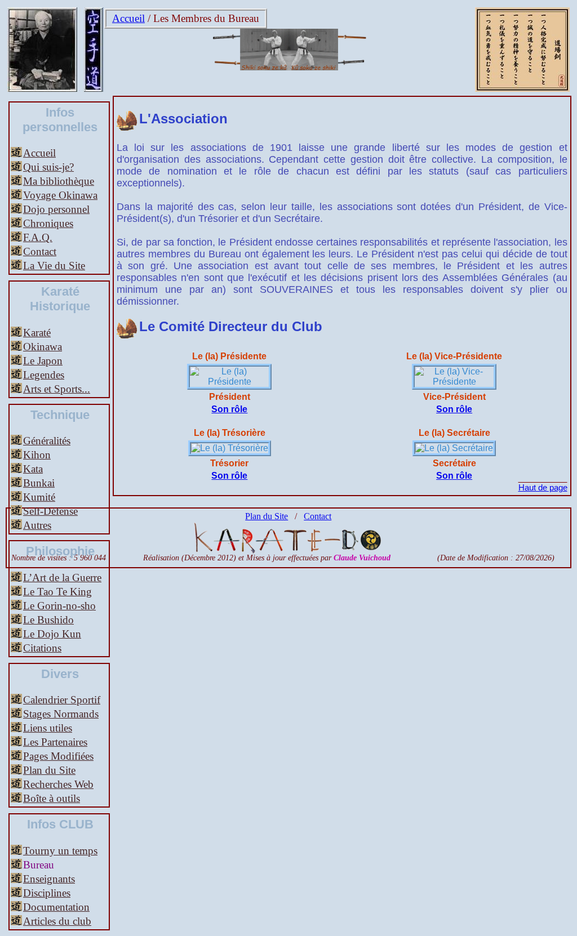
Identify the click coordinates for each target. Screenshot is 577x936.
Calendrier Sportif (61, 700)
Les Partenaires (55, 742)
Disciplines (46, 893)
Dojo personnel (56, 209)
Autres (37, 525)
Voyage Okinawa (60, 195)
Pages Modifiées (58, 756)
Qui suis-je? (48, 167)
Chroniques (48, 223)
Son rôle (229, 409)
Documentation (56, 907)
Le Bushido (48, 620)
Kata (33, 469)
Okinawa (42, 347)
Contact (39, 251)
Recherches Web (58, 784)
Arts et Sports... (56, 389)
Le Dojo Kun (52, 634)
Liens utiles (47, 728)
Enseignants (49, 879)
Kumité (39, 497)
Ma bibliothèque (58, 181)
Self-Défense (50, 511)
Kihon (37, 455)
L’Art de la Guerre (62, 577)
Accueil (128, 18)
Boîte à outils (51, 798)
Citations (42, 648)
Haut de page (542, 487)
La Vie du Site (54, 265)
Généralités (46, 441)
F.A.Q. (37, 237)
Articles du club (57, 921)
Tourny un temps (60, 851)
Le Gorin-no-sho (59, 606)
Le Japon (43, 361)
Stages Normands (61, 714)
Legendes (43, 375)
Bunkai (39, 483)
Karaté (37, 332)
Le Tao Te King (57, 592)
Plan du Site (49, 770)
